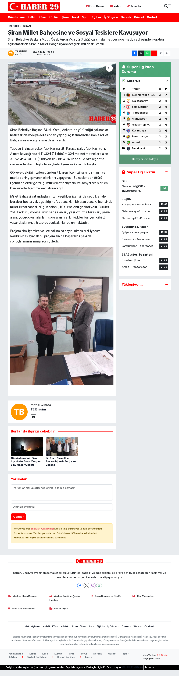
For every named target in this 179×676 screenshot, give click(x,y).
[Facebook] (80, 585)
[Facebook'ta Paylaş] (134, 53)
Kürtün (54, 17)
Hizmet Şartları (65, 657)
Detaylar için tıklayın (145, 159)
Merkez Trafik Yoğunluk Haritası (64, 598)
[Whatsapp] (99, 585)
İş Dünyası (111, 17)
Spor (85, 17)
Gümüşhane (16, 17)
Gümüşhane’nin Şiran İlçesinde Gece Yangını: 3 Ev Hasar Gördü (26, 461)
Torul (75, 17)
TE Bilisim (38, 409)
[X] (86, 585)
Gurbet (152, 17)
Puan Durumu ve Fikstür (108, 596)
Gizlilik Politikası (36, 657)
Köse (42, 17)
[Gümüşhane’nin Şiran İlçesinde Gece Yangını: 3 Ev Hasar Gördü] (27, 446)
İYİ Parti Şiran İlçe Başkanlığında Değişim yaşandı (61, 461)
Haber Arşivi (61, 608)
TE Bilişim (162, 655)
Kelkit (32, 17)
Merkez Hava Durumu (25, 596)
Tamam (149, 667)
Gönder (18, 516)
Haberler (13, 26)
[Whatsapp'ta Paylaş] (147, 53)
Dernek (126, 17)
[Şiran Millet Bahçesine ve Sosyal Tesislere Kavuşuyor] (62, 93)
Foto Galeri (96, 6)
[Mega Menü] (169, 6)
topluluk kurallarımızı (42, 528)
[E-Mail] (33, 417)
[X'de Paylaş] (141, 53)
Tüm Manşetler (145, 596)
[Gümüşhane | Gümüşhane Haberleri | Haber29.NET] (34, 6)
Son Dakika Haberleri (23, 608)
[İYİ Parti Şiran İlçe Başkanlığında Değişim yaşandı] (62, 446)
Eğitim (96, 17)
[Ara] (166, 6)
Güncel (139, 17)
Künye (88, 657)
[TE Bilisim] (19, 411)
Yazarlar (136, 6)
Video (117, 6)
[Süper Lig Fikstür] (166, 172)
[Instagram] (93, 585)
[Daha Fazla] (154, 53)
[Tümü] (166, 284)
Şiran (65, 17)
